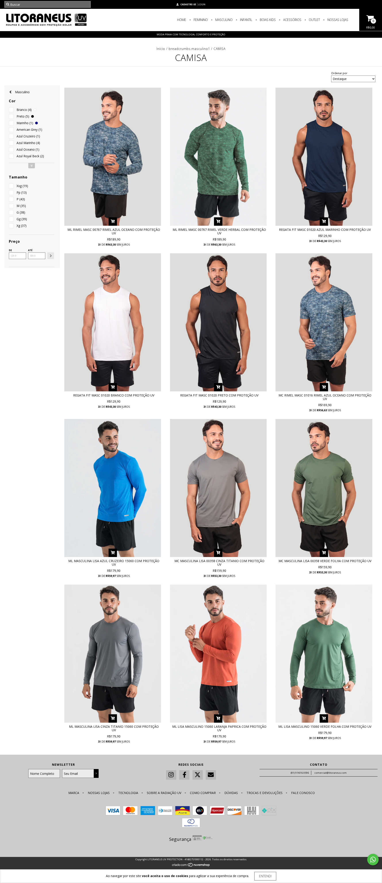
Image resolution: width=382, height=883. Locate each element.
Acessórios (291, 20)
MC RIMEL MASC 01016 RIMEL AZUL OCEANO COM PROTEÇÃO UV (325, 397)
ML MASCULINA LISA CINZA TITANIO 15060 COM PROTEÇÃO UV (114, 728)
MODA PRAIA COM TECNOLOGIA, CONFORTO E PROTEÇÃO (191, 34)
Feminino (200, 20)
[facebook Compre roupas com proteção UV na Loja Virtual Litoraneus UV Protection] (184, 775)
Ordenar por (339, 73)
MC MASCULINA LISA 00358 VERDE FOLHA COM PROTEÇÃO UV (325, 561)
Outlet (314, 20)
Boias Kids (267, 20)
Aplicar (50, 255)
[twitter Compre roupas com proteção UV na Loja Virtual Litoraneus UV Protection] (198, 775)
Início (161, 49)
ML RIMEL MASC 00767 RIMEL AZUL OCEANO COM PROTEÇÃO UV (113, 231)
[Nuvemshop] (191, 866)
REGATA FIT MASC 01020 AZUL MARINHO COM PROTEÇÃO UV (325, 229)
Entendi (265, 876)
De (10, 250)
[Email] (211, 775)
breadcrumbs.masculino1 (189, 49)
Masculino (223, 20)
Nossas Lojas (337, 20)
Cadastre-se (188, 4)
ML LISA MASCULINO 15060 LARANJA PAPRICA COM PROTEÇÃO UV (219, 728)
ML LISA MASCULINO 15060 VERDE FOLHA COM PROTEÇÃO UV (324, 726)
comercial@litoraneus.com (330, 772)
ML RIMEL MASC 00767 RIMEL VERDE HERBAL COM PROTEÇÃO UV (219, 231)
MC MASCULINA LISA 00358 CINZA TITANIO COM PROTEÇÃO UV (219, 563)
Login (201, 4)
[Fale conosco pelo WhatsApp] (373, 859)
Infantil (245, 20)
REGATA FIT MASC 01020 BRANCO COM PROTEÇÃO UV (113, 395)
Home (181, 20)
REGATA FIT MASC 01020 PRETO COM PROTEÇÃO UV (219, 395)
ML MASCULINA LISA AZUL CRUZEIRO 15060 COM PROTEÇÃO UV (113, 563)
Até (30, 250)
